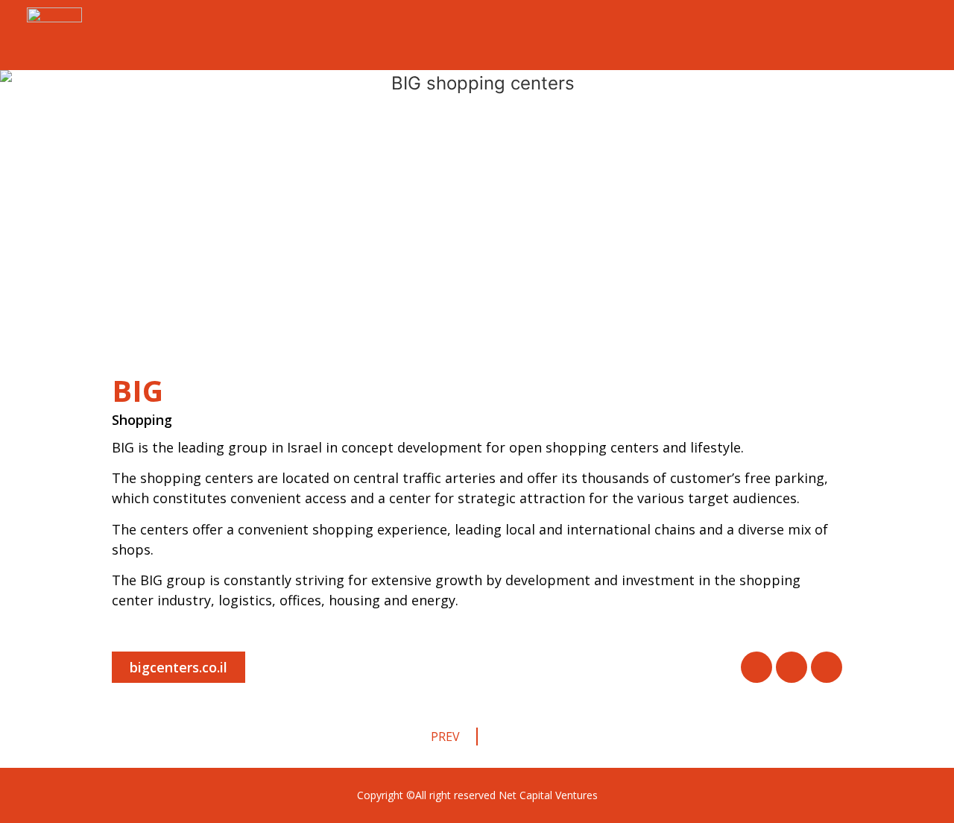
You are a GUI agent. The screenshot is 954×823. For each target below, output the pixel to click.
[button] (178, 667)
